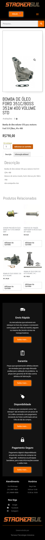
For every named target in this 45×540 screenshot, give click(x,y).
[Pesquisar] (41, 24)
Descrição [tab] (8, 154)
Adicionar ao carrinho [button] (9, 243)
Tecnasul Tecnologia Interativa (22, 535)
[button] (37, 14)
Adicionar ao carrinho (22, 147)
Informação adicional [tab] (21, 154)
